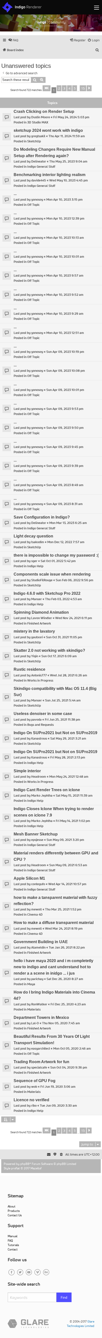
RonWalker (39, 1004)
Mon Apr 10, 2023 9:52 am (64, 295)
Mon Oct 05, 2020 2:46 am (72, 1048)
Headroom (38, 776)
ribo (34, 1105)
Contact (13, 1249)
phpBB (24, 1164)
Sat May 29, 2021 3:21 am (68, 738)
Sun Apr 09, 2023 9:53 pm (64, 409)
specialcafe (39, 1067)
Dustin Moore (40, 117)
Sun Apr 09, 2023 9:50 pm (65, 428)
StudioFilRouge (41, 580)
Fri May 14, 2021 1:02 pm (73, 821)
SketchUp (34, 141)
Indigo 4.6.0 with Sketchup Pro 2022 (47, 593)
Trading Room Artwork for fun (41, 1062)
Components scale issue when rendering (52, 574)
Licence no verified (31, 1100)
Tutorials (13, 1245)
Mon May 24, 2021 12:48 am (68, 776)
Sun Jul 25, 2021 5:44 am (63, 700)
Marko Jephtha (41, 795)
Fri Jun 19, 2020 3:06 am (58, 1087)
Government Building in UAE (41, 942)
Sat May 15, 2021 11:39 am (74, 795)
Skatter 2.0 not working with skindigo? (49, 650)
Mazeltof (36, 1168)
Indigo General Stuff (41, 166)
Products (14, 1211)
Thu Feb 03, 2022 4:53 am (63, 599)
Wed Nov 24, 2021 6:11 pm (73, 618)
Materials (34, 1009)
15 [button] (83, 88)
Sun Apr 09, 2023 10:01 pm (65, 390)
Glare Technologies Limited (80, 1323)
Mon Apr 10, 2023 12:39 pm (65, 218)
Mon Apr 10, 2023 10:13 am (65, 238)
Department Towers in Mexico (41, 1017)
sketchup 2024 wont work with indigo (48, 130)
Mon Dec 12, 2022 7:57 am (65, 542)
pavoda (36, 719)
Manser (36, 599)
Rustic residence (29, 669)
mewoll (36, 909)
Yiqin (34, 656)
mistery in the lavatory (34, 631)
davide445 (38, 180)
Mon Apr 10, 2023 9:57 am (64, 275)
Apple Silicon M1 (29, 878)
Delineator (38, 161)
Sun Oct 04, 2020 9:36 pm (68, 1067)
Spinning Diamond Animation (41, 612)
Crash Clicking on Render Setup (44, 111)
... (15, 194)
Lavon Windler (41, 618)
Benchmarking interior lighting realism (49, 175)
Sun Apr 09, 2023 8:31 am (64, 504)
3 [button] (64, 88)
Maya (31, 984)
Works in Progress (40, 680)
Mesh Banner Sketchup (36, 834)
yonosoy (37, 199)
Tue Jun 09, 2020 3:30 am (58, 1105)
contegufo (38, 884)
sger (34, 561)
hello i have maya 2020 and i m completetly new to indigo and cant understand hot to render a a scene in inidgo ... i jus (53, 967)
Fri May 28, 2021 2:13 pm (67, 757)
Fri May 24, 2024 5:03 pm (71, 117)
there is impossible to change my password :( (56, 555)
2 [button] (59, 88)
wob (34, 1087)
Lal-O (35, 1023)
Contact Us (15, 1215)
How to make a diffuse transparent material (54, 923)
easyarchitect (40, 1048)
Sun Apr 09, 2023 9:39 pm (64, 466)
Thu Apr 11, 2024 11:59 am (67, 136)
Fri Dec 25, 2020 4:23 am (68, 1004)
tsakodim (37, 542)
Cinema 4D (35, 914)
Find (64, 1297)
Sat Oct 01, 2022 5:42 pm (58, 561)
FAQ (10, 1240)
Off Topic (33, 205)
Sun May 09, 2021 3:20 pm (65, 840)
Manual (12, 1236)
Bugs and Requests (40, 725)
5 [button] (75, 88)
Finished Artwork (39, 623)
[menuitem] (13, 40)
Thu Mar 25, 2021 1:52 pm (63, 909)
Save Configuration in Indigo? (42, 517)
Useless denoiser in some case (43, 714)
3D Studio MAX (37, 122)
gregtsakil (38, 136)
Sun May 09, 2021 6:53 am (68, 865)
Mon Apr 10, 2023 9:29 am (64, 314)
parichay (37, 979)
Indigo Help (35, 566)
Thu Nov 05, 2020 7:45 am (61, 1023)
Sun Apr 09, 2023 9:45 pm (64, 447)
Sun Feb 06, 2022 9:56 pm (74, 580)
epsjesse (37, 840)
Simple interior (27, 771)
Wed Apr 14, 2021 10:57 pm (67, 884)
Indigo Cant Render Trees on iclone (47, 790)
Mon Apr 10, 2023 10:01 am (65, 256)
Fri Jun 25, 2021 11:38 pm (62, 719)
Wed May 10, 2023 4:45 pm (68, 180)
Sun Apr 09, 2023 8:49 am (64, 485)
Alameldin (38, 947)
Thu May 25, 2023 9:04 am (68, 161)
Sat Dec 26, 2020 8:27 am (65, 979)
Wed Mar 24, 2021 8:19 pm (64, 928)
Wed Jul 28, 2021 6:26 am (68, 675)
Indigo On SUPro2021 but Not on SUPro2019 (55, 733)
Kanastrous (39, 738)
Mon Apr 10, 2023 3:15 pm (64, 199)
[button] (47, 88)
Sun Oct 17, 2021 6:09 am (59, 656)
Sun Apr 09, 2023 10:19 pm (65, 352)
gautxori (37, 637)
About (11, 1206)
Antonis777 (39, 675)
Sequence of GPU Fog (34, 1081)
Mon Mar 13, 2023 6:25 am (68, 523)
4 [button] (69, 88)
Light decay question (33, 536)
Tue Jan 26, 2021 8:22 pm (67, 947)
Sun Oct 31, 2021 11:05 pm (64, 637)
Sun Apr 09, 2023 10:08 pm (65, 371)
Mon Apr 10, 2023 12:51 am (65, 333)
